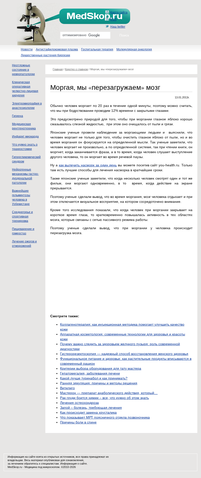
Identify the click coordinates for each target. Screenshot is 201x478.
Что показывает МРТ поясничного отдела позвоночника (105, 417)
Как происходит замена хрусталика (88, 412)
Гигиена (17, 116)
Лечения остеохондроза (79, 403)
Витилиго (67, 388)
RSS (113, 19)
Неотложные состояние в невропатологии (23, 70)
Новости (27, 49)
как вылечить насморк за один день (88, 165)
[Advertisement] (91, 273)
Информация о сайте (73, 463)
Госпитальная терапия (97, 49)
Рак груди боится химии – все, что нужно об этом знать (104, 398)
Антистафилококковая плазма (57, 49)
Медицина (31, 467)
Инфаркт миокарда (25, 136)
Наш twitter (117, 26)
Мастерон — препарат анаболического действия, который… (109, 393)
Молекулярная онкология (134, 49)
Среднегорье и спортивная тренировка (22, 216)
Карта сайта (118, 12)
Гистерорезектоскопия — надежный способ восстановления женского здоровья (124, 354)
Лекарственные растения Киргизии (45, 55)
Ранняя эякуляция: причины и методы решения (98, 383)
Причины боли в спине (78, 422)
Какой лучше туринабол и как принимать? (93, 378)
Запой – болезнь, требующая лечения (91, 408)
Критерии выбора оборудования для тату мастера (100, 368)
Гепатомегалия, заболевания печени (90, 373)
